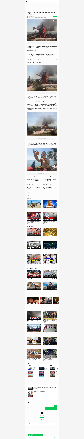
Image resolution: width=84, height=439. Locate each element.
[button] (27, 438)
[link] (29, 438)
